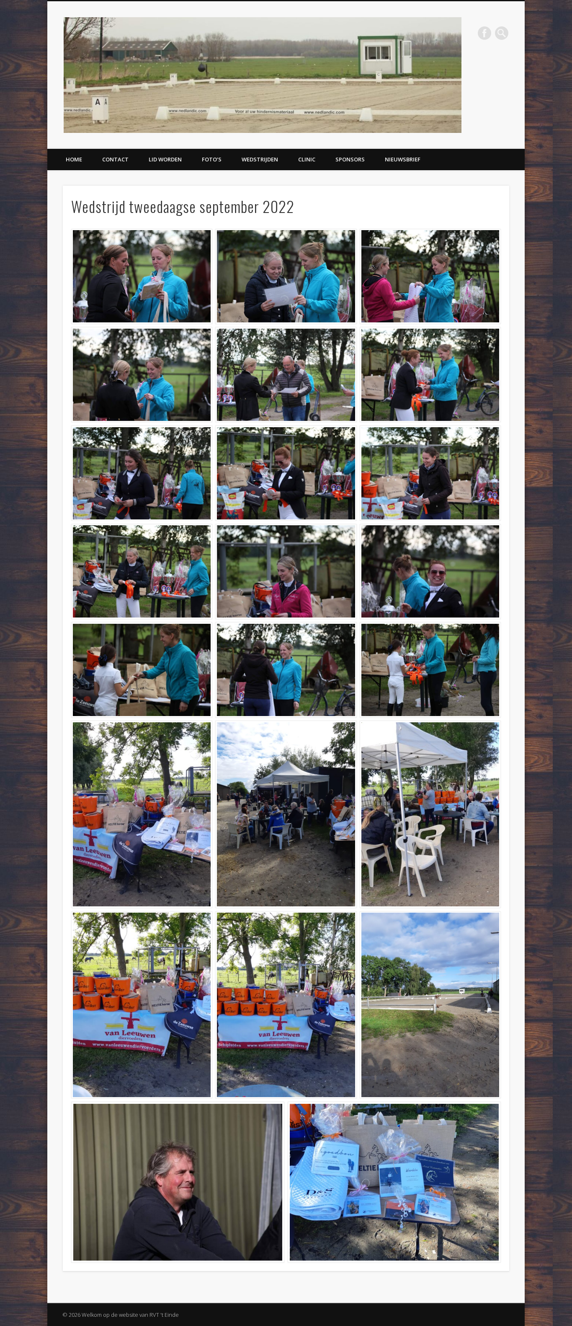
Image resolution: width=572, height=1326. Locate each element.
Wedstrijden (260, 159)
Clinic (306, 159)
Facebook (484, 33)
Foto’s (212, 159)
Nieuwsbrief (402, 159)
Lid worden (165, 159)
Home (74, 159)
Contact (115, 159)
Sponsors (350, 159)
